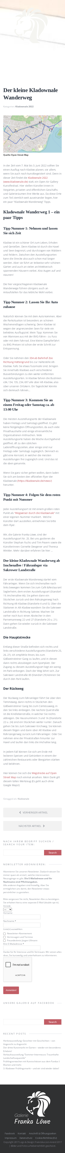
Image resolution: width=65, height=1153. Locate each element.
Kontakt (22, 1133)
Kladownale (23, 798)
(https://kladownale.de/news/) (34, 480)
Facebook (10, 1133)
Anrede (7, 905)
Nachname (9, 921)
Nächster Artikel (30, 826)
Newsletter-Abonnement (19, 933)
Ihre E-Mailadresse (13, 943)
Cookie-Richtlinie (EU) (46, 1138)
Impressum (10, 1138)
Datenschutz (26, 1138)
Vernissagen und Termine (19, 937)
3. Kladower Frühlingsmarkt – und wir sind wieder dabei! (31, 1068)
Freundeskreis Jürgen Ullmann (21, 940)
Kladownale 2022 (24, 106)
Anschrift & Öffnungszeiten (42, 1133)
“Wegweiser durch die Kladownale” (34, 513)
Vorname (7, 912)
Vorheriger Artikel (35, 812)
